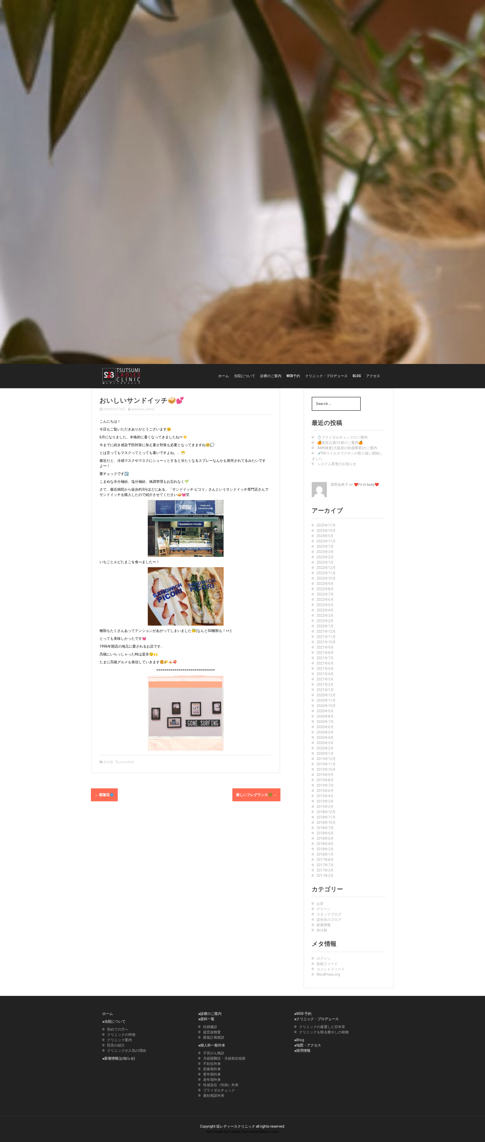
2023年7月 (325, 546)
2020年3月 (325, 743)
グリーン (324, 909)
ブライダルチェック (219, 1090)
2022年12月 (326, 568)
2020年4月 (325, 738)
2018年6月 (325, 833)
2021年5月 (325, 669)
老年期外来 (212, 1080)
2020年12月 (326, 695)
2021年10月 (326, 642)
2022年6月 (325, 600)
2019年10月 (326, 769)
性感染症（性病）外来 (220, 1085)
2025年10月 (326, 531)
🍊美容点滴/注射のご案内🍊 (340, 443)
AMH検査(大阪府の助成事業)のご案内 (347, 448)
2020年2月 (325, 748)
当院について (244, 376)
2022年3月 (325, 615)
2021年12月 (326, 631)
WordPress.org (328, 974)
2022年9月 (325, 584)
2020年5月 (325, 732)
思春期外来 (212, 1069)
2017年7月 (325, 865)
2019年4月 (325, 796)
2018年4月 (325, 844)
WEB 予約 (303, 1014)
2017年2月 (325, 876)
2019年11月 (326, 764)
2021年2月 (325, 684)
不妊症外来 (212, 1064)
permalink (126, 762)
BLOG (357, 376)
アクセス (373, 376)
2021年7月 (325, 658)
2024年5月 (325, 536)
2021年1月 (325, 690)
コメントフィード (331, 969)
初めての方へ (117, 1029)
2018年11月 (326, 817)
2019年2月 (325, 807)
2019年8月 (325, 780)
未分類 (108, 762)
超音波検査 (212, 1032)
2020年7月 (325, 722)
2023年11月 (326, 541)
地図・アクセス (308, 1045)
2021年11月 (326, 637)
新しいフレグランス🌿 (256, 795)
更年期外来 (212, 1074)
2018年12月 (326, 812)
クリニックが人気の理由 (126, 1050)
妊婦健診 (210, 1027)
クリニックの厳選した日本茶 (322, 1027)
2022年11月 (326, 573)
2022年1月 (325, 626)
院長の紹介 (116, 1045)
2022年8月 (325, 589)
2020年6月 (325, 727)
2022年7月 (325, 594)
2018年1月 (325, 854)
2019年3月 (325, 801)
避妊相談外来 (213, 1095)
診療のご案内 (270, 376)
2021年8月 (325, 653)
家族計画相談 (213, 1037)
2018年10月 (326, 822)
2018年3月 (325, 849)
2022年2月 (325, 621)
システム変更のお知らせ (336, 464)
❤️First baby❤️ (366, 485)
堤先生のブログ (329, 920)
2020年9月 (325, 711)
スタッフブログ (329, 914)
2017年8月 (325, 860)
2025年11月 (326, 525)
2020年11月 (326, 700)
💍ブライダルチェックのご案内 (342, 437)
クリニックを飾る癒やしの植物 (324, 1032)
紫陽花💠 (104, 795)
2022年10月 (326, 578)
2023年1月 (325, 562)
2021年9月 (325, 647)
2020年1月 (325, 753)
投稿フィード (327, 964)
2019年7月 (325, 785)
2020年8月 (325, 716)
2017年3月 (325, 870)
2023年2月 (325, 557)
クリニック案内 (119, 1040)
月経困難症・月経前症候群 (224, 1058)
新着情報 (324, 925)
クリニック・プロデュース (326, 376)
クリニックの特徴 (121, 1035)
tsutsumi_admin (142, 409)
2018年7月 (325, 828)
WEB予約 (293, 376)
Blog (300, 1040)
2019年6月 (325, 791)
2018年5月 (325, 838)
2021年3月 (325, 679)
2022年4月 (325, 610)
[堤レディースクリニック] (121, 376)
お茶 (320, 904)
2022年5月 (325, 605)
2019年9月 (325, 775)
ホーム (223, 376)
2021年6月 (325, 663)
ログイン (324, 958)
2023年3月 (325, 552)
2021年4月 (325, 674)
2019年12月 (326, 759)
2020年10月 (326, 706)
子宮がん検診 (213, 1053)
